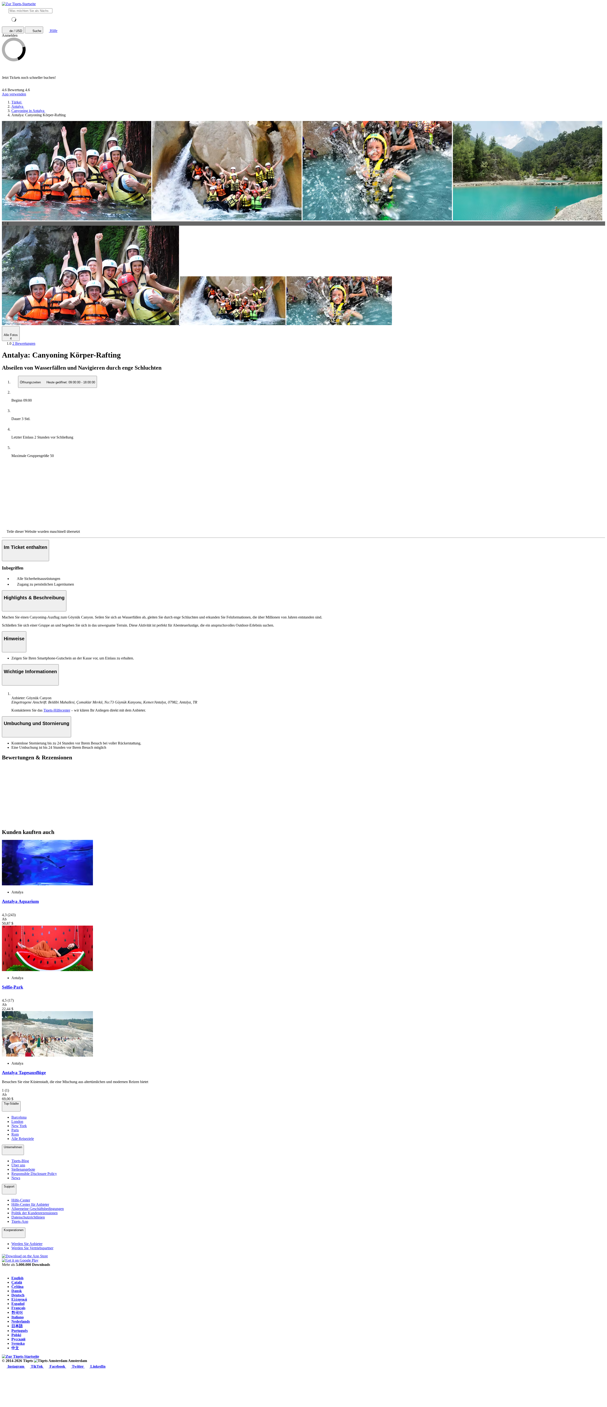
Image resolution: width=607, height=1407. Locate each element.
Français (18, 1308)
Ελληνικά (19, 1299)
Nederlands (20, 1321)
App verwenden (14, 94)
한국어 (17, 1312)
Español (17, 1304)
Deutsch (17, 1295)
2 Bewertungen (23, 343)
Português (19, 1331)
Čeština (17, 1287)
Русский (18, 1339)
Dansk (16, 1291)
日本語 (17, 1326)
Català (16, 1282)
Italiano (17, 1317)
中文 (15, 1348)
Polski (16, 1335)
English (17, 1278)
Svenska (18, 1343)
